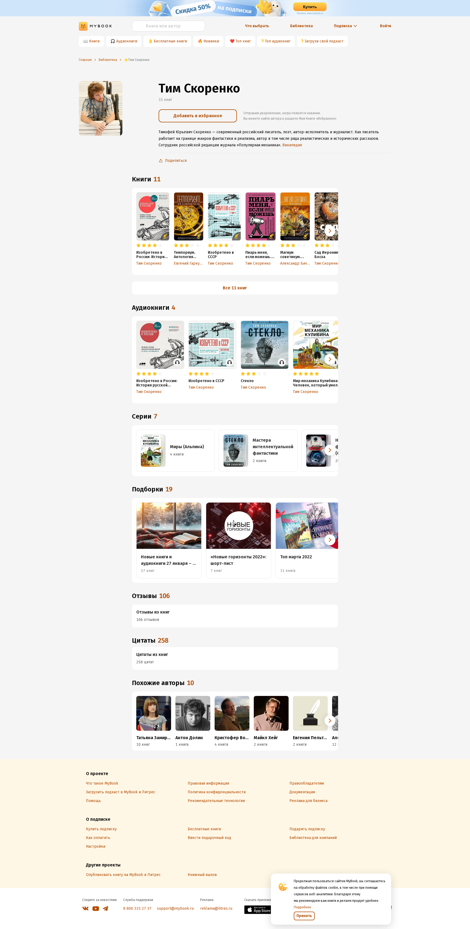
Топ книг (243, 41)
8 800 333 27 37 (137, 908)
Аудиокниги (126, 41)
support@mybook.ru (175, 908)
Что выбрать (257, 26)
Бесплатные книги (170, 41)
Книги (94, 41)
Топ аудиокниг (277, 41)
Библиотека (301, 26)
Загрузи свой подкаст (324, 41)
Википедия (292, 145)
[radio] (138, 245)
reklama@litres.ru (216, 908)
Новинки (211, 41)
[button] (329, 230)
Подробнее (302, 907)
